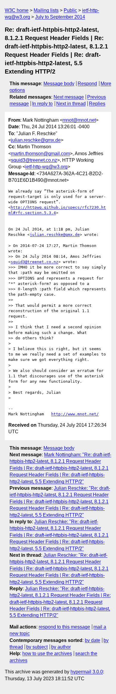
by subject (37, 646)
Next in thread (71, 103)
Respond (87, 83)
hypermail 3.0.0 (86, 671)
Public (70, 10)
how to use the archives (47, 653)
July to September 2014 (60, 16)
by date (92, 640)
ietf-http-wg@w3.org (46, 166)
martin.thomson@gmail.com (40, 153)
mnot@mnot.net (79, 120)
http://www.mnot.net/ (75, 414)
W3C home (17, 10)
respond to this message (64, 626)
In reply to (42, 103)
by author (61, 646)
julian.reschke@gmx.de (36, 140)
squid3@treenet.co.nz (34, 160)
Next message (69, 97)
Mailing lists (46, 10)
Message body (58, 83)
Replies (97, 103)
